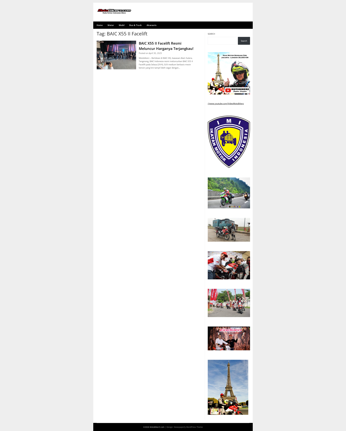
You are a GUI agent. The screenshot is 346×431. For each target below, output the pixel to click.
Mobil (122, 25)
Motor (111, 25)
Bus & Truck (135, 25)
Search (211, 33)
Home (100, 25)
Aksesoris (152, 25)
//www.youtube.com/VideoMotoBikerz (226, 103)
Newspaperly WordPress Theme (188, 427)
